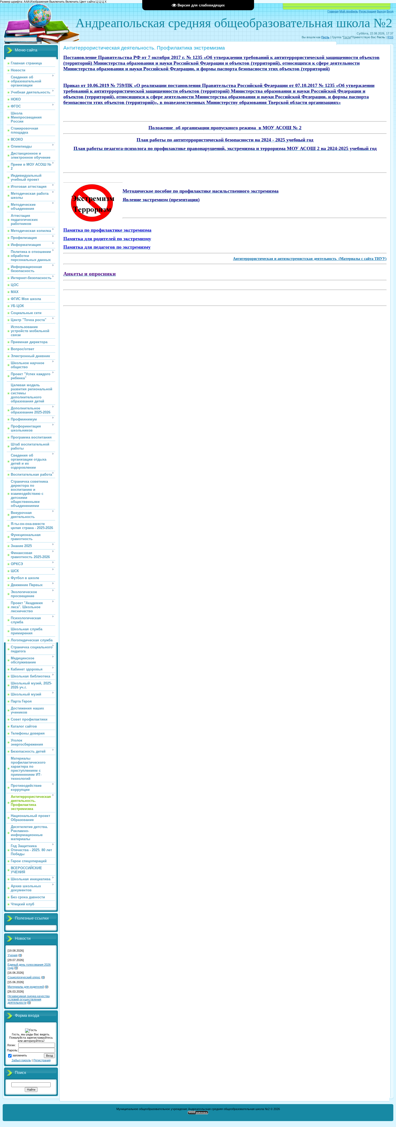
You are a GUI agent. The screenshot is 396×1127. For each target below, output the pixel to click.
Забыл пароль (21, 1060)
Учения (13, 955)
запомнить (19, 1055)
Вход (390, 11)
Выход (381, 11)
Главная (333, 11)
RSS (390, 37)
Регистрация (367, 11)
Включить (72, 1)
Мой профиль (348, 11)
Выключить (57, 1)
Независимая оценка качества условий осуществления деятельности (29, 999)
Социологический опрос (24, 977)
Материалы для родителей (26, 986)
